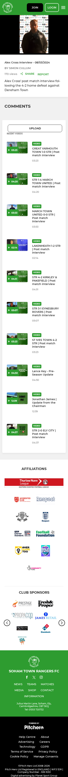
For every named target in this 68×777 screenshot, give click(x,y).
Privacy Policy (48, 751)
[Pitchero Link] (34, 728)
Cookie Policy (19, 756)
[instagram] (41, 677)
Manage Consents (46, 756)
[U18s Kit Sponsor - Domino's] (46, 629)
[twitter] (34, 678)
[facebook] (27, 677)
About (45, 737)
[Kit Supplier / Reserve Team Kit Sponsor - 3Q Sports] (22, 629)
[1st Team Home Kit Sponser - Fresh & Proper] (46, 604)
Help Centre (27, 737)
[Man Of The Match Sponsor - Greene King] (22, 641)
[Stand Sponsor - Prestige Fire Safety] (22, 604)
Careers (44, 741)
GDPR (45, 746)
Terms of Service (22, 751)
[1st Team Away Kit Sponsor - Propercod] (22, 616)
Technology (27, 746)
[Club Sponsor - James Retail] (46, 616)
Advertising (26, 741)
